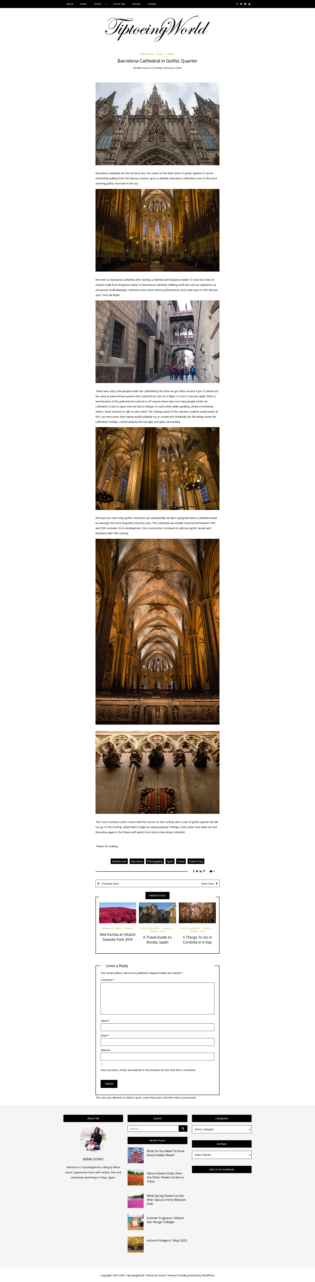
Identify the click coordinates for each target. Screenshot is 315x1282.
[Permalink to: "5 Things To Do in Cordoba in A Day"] (197, 912)
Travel (97, 3)
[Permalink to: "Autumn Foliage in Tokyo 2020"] (136, 1244)
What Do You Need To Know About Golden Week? (165, 1153)
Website (105, 1050)
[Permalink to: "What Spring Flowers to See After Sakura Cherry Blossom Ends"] (136, 1199)
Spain (160, 54)
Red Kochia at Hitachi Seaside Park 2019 (117, 937)
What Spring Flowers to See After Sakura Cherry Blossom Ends (166, 1200)
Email (105, 1035)
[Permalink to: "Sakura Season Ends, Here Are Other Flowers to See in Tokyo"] (136, 1177)
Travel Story (196, 861)
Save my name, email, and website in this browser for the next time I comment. (148, 1070)
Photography (155, 861)
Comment (108, 980)
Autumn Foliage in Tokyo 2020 (167, 1240)
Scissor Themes (167, 1275)
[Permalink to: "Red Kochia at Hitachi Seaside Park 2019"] (117, 912)
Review (137, 3)
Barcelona (146, 54)
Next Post (207, 883)
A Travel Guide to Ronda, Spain (157, 940)
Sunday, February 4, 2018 (168, 67)
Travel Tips (119, 3)
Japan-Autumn (111, 928)
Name (105, 1020)
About (70, 3)
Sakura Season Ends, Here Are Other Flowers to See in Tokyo (165, 1177)
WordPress (208, 1275)
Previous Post (110, 883)
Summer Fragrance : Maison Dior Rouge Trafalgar (165, 1220)
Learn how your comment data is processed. (169, 1097)
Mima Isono (143, 67)
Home (83, 3)
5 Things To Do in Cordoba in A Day (197, 940)
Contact (152, 3)
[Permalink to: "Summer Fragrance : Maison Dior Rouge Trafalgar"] (136, 1222)
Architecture (119, 861)
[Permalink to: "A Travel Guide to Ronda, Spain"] (157, 912)
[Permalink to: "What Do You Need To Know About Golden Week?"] (136, 1155)
